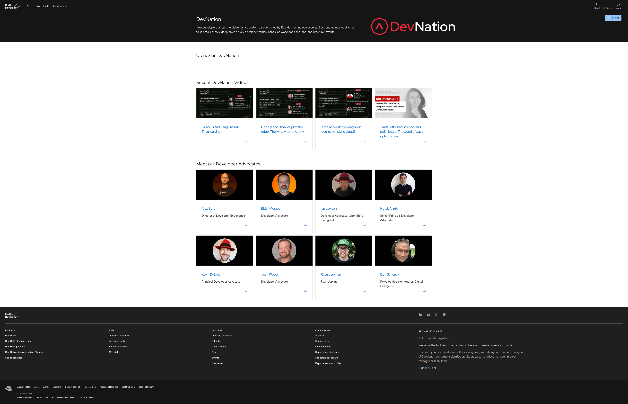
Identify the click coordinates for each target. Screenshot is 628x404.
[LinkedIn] (421, 315)
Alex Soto (208, 208)
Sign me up (426, 368)
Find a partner (322, 346)
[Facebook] (444, 315)
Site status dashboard (326, 357)
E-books (216, 341)
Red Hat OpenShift (15, 346)
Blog (214, 352)
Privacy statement (25, 397)
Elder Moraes (270, 208)
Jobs (36, 387)
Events (215, 357)
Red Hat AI (10, 335)
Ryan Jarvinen (331, 274)
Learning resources (222, 335)
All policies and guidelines (64, 397)
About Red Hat (23, 387)
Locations (56, 387)
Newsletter (217, 363)
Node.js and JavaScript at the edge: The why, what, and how (282, 129)
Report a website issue (327, 352)
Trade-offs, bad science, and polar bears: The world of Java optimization (401, 131)
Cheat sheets (219, 346)
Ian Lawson (329, 208)
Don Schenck (389, 274)
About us (319, 335)
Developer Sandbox (119, 335)
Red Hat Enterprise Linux (18, 341)
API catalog (114, 352)
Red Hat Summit (146, 387)
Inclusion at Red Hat (109, 387)
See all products (13, 357)
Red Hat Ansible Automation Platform (24, 352)
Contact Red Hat (72, 387)
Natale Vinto (389, 208)
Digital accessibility (87, 397)
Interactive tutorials (118, 346)
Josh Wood (269, 274)
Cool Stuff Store (128, 387)
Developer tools (117, 341)
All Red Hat (608, 8)
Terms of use (42, 397)
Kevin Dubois (211, 274)
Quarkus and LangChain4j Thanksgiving (220, 129)
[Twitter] (436, 315)
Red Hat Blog (90, 387)
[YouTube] (428, 315)
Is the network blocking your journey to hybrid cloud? (341, 129)
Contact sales (322, 341)
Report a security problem (328, 363)
